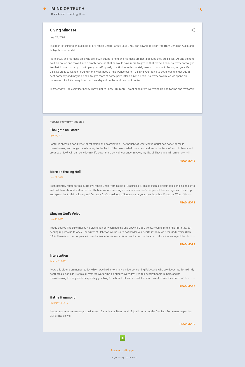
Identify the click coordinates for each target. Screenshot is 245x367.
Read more (187, 160)
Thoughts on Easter (64, 130)
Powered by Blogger (122, 350)
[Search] (200, 9)
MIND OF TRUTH (67, 8)
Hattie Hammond (63, 297)
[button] (193, 30)
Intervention (59, 255)
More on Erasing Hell (65, 172)
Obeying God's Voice (65, 213)
